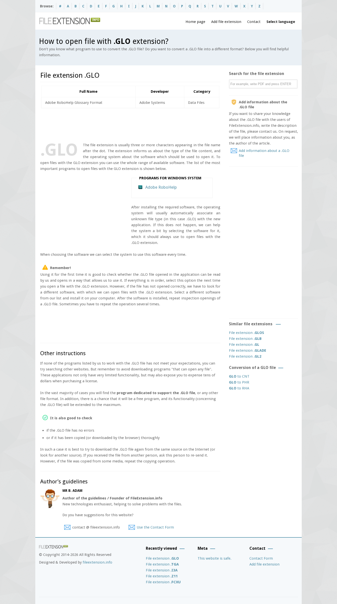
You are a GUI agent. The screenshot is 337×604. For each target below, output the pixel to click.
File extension (246, 332)
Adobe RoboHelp (161, 187)
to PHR (239, 382)
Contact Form (261, 558)
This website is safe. (214, 558)
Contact (254, 21)
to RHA (239, 388)
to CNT (239, 376)
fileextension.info (97, 562)
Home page (195, 21)
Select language (280, 21)
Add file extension (226, 21)
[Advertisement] (130, 124)
